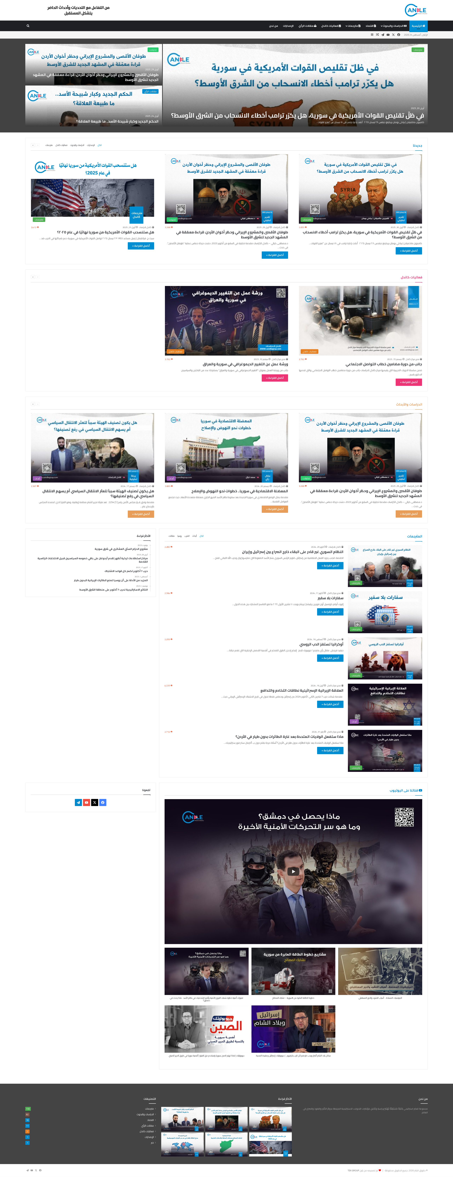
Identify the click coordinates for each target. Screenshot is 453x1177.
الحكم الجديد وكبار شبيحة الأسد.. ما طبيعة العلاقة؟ (117, 121)
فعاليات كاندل (330, 26)
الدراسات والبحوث (393, 26)
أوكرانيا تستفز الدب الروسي (321, 644)
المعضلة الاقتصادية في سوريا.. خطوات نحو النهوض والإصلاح (239, 491)
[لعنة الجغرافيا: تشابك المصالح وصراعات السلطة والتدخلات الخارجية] (226, 1144)
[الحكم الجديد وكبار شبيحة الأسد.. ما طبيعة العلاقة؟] (93, 106)
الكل (100, 145)
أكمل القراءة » (409, 250)
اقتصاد (370, 26)
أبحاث (194, 536)
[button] (206, 976)
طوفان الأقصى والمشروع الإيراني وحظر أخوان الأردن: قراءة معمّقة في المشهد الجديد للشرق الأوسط (96, 77)
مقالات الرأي (306, 26)
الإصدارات (288, 26)
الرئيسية (417, 26)
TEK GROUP (353, 1170)
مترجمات (353, 26)
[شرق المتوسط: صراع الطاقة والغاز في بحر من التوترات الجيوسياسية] (182, 1144)
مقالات (172, 536)
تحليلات (153, 50)
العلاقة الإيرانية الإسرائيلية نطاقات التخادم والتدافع (301, 690)
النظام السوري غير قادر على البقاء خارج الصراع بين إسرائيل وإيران (292, 551)
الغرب (187, 536)
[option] (226, 85)
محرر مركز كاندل (412, 359)
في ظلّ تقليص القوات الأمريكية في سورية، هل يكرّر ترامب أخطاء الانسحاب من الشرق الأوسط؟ (297, 115)
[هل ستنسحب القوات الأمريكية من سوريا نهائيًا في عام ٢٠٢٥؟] (270, 1144)
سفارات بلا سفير (330, 598)
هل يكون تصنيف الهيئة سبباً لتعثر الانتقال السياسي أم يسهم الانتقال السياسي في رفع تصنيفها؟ (98, 493)
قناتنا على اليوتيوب (404, 790)
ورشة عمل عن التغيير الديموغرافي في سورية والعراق (245, 364)
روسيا (179, 536)
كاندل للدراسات (413, 227)
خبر (152, 1143)
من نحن (273, 26)
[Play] (293, 871)
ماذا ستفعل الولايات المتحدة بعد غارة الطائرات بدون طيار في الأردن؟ (289, 736)
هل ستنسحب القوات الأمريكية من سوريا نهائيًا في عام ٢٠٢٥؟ (105, 232)
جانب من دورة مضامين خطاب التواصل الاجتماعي (384, 364)
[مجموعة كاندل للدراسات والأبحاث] (416, 10)
